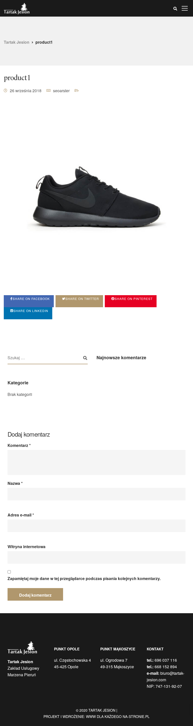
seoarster (61, 90)
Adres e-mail (21, 515)
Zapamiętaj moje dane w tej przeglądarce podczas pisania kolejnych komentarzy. (84, 579)
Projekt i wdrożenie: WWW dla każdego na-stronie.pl (96, 716)
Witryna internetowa (26, 547)
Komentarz (19, 445)
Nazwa (15, 483)
